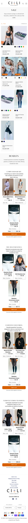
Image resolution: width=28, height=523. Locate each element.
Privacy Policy (14, 485)
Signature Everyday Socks (20, 115)
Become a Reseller (14, 487)
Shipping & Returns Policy (14, 478)
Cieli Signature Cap (20, 274)
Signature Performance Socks (7, 146)
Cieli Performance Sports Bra (6, 51)
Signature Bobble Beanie (19, 83)
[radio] (2, 47)
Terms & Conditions (14, 484)
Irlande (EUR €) (8, 507)
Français (19, 507)
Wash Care (14, 482)
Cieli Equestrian (10, 518)
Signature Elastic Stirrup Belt (19, 51)
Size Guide (14, 480)
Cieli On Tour (14, 476)
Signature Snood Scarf (7, 82)
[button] (1, 3)
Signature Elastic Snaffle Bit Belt (6, 115)
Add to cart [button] (14, 234)
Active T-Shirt (8, 429)
